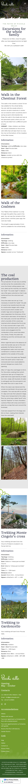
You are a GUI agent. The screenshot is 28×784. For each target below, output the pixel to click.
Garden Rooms (5, 731)
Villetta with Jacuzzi (7, 716)
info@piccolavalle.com (12, 697)
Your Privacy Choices (12, 779)
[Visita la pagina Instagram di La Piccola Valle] (5, 704)
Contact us (4, 746)
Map (2, 740)
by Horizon (23, 774)
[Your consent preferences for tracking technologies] (2, 781)
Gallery (3, 743)
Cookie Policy (5, 751)
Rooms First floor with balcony (10, 728)
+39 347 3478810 (9, 700)
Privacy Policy (5, 748)
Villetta (3, 713)
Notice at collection (7, 782)
